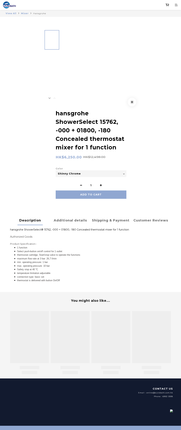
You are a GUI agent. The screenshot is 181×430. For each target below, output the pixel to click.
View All (11, 13)
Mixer (25, 13)
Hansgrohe (39, 13)
